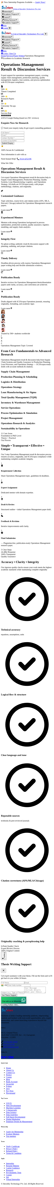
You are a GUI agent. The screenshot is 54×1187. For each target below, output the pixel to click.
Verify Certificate (13, 1146)
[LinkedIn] (10, 1058)
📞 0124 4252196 (24, 159)
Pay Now (10, 1091)
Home (3, 56)
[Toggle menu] (9, 28)
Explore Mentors (12, 1134)
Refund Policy (11, 1151)
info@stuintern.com (11, 1047)
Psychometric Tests (13, 1173)
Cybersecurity (11, 1110)
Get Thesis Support (9, 995)
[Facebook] (2, 1058)
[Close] (45, 34)
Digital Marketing (13, 1119)
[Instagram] (7, 1058)
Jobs (5, 51)
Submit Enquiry (7, 143)
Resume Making (12, 1166)
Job (7, 1177)
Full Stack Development (15, 1117)
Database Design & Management (19, 1121)
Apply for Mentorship (14, 1132)
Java (8, 1088)
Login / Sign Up (9, 53)
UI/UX (9, 1103)
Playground (10, 1093)
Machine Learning (13, 1108)
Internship (10, 1163)
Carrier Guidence (13, 1168)
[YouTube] (12, 1058)
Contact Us (10, 1072)
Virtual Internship (13, 1179)
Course (9, 1077)
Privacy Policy (12, 1149)
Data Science (11, 1112)
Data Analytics (12, 1115)
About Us (10, 1070)
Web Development (13, 1105)
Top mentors (11, 1136)
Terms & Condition (13, 1153)
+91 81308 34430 (10, 1042)
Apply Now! (40, 2)
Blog (8, 1079)
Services (9, 56)
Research (9, 1170)
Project (9, 1075)
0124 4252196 (9, 1044)
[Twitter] (5, 1058)
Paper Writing (19, 56)
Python (9, 1086)
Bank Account (11, 1082)
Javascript (10, 1084)
